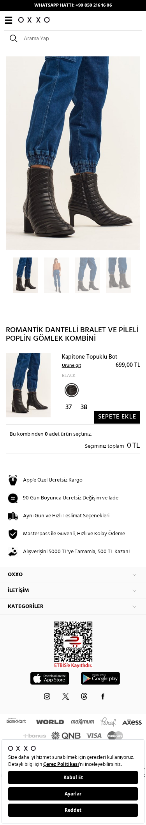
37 (68, 407)
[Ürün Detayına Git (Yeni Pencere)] (28, 385)
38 (84, 407)
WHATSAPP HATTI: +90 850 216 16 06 (73, 5)
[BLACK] (72, 390)
